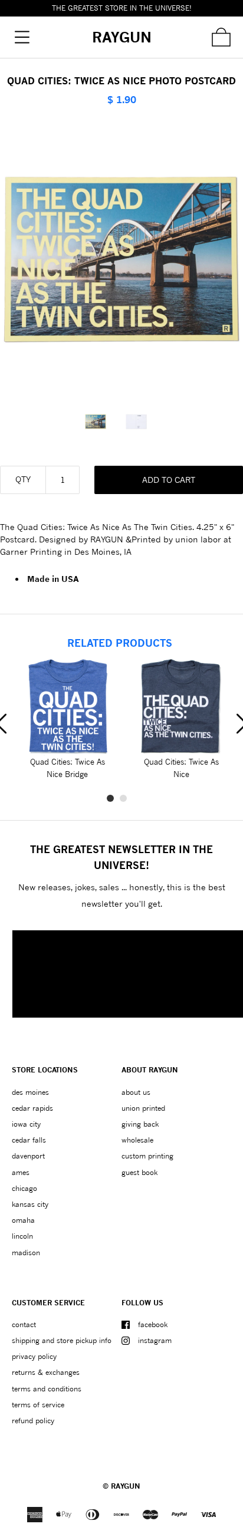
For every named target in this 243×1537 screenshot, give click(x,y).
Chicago (24, 1188)
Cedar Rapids (32, 1108)
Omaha (23, 1220)
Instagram (155, 1340)
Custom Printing (147, 1155)
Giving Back (140, 1124)
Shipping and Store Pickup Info (61, 1340)
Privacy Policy (34, 1356)
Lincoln (22, 1236)
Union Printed (143, 1108)
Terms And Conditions (46, 1388)
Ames (20, 1172)
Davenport (28, 1155)
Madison (26, 1252)
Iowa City (26, 1124)
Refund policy (33, 1420)
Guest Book (139, 1172)
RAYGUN (125, 1486)
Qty (23, 479)
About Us (135, 1092)
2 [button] (123, 798)
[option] (101, 421)
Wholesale (137, 1140)
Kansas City (30, 1204)
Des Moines (30, 1092)
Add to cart (168, 480)
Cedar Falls (29, 1140)
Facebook (153, 1324)
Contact (24, 1324)
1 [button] (110, 798)
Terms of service (38, 1404)
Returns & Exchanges (46, 1372)
